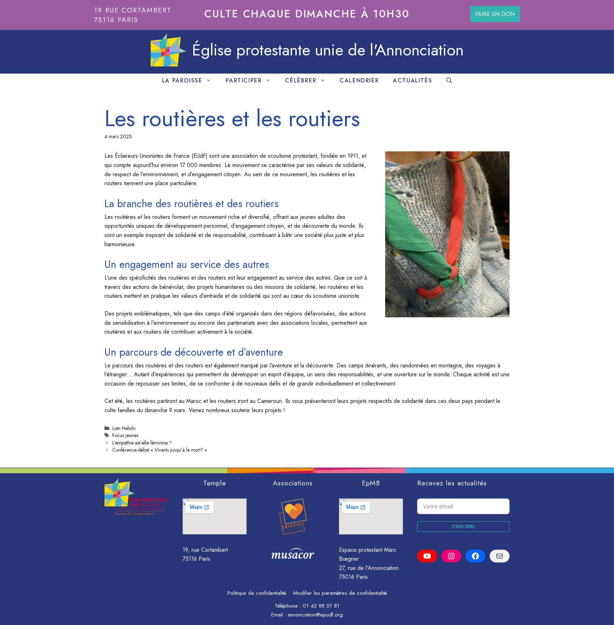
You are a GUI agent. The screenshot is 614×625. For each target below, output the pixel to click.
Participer (244, 80)
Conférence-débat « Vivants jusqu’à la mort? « (160, 449)
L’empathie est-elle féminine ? (142, 442)
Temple (214, 483)
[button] (449, 81)
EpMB (371, 483)
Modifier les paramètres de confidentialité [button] (340, 593)
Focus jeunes (125, 435)
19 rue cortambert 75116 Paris (133, 15)
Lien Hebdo (123, 428)
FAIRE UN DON (495, 14)
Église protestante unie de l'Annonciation (328, 49)
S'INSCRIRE (463, 526)
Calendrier (359, 80)
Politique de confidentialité (256, 593)
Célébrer (300, 80)
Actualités (412, 80)
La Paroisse (182, 80)
